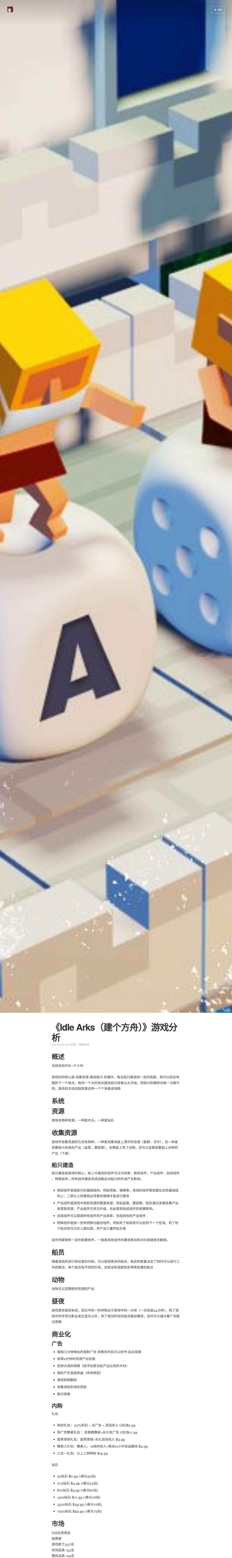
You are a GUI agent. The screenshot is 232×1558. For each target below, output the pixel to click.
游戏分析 (84, 1045)
